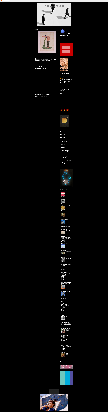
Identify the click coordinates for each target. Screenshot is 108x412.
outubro (63, 143)
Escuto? (62, 309)
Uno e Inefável (63, 342)
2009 (62, 138)
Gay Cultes (63, 257)
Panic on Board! (64, 304)
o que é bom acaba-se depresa (67, 151)
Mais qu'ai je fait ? (68, 258)
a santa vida (64, 157)
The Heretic (63, 315)
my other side (63, 298)
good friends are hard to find (66, 264)
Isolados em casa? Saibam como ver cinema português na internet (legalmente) (66, 238)
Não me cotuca (68, 230)
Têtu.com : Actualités (65, 322)
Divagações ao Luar (64, 241)
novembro (64, 141)
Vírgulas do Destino (64, 345)
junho (63, 162)
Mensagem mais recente (39, 94)
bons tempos (64, 153)
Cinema (67, 213)
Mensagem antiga (55, 94)
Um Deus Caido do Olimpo (66, 328)
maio (63, 163)
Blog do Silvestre (64, 229)
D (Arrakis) (62, 76)
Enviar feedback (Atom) (43, 96)
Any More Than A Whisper (65, 205)
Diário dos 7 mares (64, 243)
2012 (62, 134)
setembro (64, 144)
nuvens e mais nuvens (65, 150)
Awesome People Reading (65, 226)
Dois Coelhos (63, 250)
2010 (62, 137)
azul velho (63, 336)
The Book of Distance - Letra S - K (65, 81)
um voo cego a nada (64, 335)
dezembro (64, 140)
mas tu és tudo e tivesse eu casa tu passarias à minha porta (66, 283)
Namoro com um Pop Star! (66, 299)
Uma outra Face (64, 338)
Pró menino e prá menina (65, 308)
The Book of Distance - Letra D (65, 77)
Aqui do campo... (64, 212)
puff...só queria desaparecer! (66, 160)
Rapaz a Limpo (64, 312)
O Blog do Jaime (64, 303)
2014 (62, 131)
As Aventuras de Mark (65, 219)
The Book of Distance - (64, 87)
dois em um (64, 148)
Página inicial (48, 94)
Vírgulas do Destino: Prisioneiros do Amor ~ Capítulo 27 (69, 347)
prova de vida (63, 300)
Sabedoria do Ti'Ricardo (65, 339)
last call (62, 280)
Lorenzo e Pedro (68, 251)
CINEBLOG (63, 236)
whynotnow (62, 88)
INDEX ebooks (63, 276)
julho (63, 147)
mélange (54, 5)
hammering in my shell (65, 266)
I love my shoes (64, 272)
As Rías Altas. (68, 220)
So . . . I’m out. (63, 227)
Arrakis (68, 29)
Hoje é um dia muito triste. (66, 154)
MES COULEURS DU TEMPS (66, 291)
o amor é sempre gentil (65, 156)
